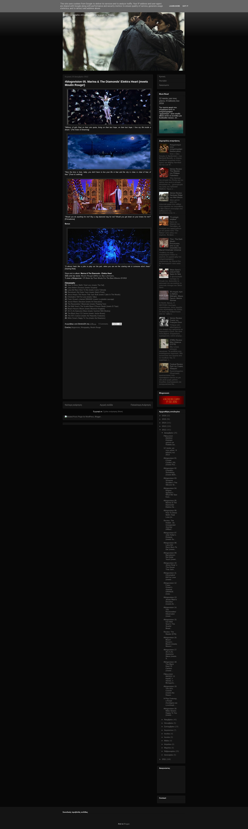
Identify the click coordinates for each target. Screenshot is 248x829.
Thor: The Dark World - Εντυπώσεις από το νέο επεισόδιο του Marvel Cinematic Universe (170, 244)
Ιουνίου (167, 737)
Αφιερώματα (164, 85)
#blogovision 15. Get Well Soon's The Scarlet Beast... (170, 623)
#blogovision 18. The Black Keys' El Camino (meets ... (170, 666)
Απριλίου (167, 744)
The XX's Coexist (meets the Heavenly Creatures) (86, 316)
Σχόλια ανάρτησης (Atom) (113, 411)
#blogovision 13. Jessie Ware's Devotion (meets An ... (170, 600)
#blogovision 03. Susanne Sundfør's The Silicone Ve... (170, 481)
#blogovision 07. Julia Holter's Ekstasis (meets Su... (170, 536)
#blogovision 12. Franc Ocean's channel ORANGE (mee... (170, 588)
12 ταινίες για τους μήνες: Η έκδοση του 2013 (170, 451)
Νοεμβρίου (168, 720)
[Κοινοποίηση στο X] (118, 324)
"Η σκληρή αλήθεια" (174, 218)
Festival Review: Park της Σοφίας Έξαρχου (176, 366)
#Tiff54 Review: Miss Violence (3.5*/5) (176, 342)
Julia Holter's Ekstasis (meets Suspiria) (82, 288)
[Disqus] (108, 364)
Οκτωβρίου (168, 723)
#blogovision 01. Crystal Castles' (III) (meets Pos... (170, 461)
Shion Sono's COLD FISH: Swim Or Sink (175, 272)
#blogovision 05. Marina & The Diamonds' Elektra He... (170, 503)
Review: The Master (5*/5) (170, 633)
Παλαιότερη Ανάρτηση (141, 405)
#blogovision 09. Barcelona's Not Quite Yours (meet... (170, 556)
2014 (164, 423)
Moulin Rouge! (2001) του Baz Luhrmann (97, 276)
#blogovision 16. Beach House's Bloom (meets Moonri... (170, 641)
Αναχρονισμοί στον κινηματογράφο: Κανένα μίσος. (176, 148)
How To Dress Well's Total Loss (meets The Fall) (86, 285)
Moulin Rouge (95, 327)
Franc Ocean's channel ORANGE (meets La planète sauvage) (91, 299)
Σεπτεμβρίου (169, 726)
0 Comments (103, 324)
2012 (164, 430)
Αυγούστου (168, 730)
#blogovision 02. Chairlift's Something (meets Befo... (170, 471)
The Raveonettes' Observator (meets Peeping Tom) (87, 304)
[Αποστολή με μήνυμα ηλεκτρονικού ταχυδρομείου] (113, 324)
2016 (164, 416)
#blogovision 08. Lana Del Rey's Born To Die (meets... (170, 546)
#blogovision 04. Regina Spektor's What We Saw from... (170, 492)
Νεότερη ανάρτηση (73, 405)
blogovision (75, 327)
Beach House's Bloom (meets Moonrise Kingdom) (86, 309)
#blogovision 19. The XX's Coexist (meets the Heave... (170, 690)
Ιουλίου (167, 734)
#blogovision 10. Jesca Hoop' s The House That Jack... (170, 566)
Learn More (174, 6)
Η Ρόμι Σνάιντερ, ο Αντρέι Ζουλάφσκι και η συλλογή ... (170, 701)
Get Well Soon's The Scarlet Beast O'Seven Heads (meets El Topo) (93, 306)
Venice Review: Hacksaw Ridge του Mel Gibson (176, 195)
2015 (164, 419)
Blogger (126, 824)
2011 (164, 759)
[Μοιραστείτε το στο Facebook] (120, 324)
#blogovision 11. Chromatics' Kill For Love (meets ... (170, 576)
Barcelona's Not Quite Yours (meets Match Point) (86, 292)
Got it (185, 6)
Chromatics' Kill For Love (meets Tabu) (82, 297)
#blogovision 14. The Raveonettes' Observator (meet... (170, 611)
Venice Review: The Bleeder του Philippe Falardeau (176, 172)
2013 (164, 426)
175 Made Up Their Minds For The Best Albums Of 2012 (105, 278)
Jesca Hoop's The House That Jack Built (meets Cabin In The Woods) (94, 295)
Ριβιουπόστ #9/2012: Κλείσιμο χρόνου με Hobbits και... (170, 440)
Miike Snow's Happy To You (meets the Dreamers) (86, 318)
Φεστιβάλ (163, 81)
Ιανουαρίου (168, 755)
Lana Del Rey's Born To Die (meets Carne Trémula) (87, 290)
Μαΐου (166, 741)
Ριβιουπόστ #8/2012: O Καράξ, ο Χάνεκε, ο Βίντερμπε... (169, 678)
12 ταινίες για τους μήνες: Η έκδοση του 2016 (169, 100)
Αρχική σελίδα (106, 405)
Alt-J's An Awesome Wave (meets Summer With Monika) (89, 311)
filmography (85, 327)
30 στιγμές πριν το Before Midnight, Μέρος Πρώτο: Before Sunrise (176, 296)
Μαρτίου (167, 748)
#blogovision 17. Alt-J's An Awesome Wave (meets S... (170, 654)
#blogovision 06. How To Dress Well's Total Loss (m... (170, 513)
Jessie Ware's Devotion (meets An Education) (85, 302)
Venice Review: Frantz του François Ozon (176, 320)
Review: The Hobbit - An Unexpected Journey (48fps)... (169, 524)
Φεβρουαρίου (169, 751)
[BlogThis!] (115, 324)
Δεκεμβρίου (168, 433)
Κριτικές (162, 76)
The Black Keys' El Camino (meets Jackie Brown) (86, 313)
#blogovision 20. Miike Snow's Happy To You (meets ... (170, 712)
